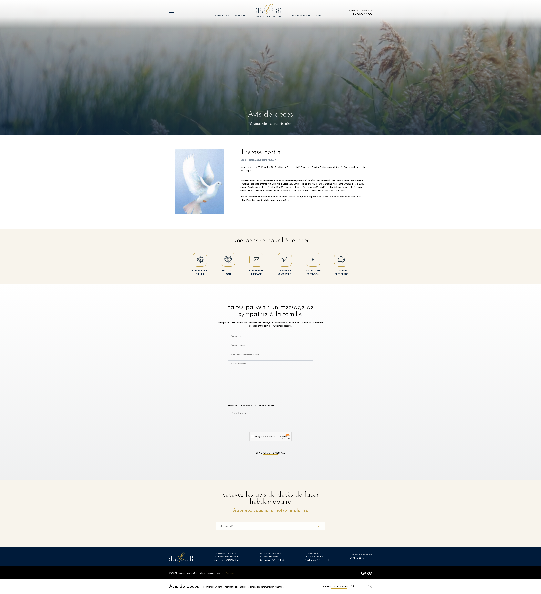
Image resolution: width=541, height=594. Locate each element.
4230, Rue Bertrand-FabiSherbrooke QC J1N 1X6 (226, 558)
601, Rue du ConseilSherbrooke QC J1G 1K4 (272, 558)
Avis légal (230, 573)
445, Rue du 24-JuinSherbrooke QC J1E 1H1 (317, 558)
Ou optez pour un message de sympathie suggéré (251, 405)
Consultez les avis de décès (339, 586)
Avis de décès (223, 15)
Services (240, 15)
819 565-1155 (361, 14)
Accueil (260, 5)
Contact (320, 15)
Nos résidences (301, 15)
